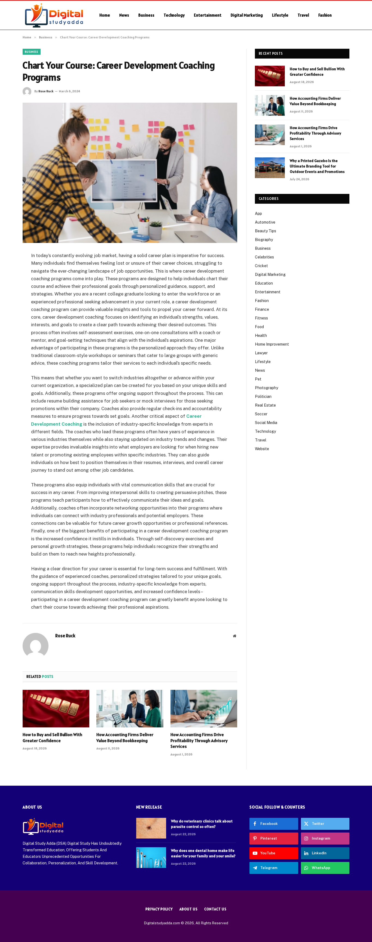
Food (259, 327)
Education (264, 283)
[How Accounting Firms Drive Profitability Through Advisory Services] (203, 708)
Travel (303, 15)
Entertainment (207, 15)
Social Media (266, 422)
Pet (258, 379)
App (258, 213)
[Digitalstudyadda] (54, 15)
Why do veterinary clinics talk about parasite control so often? (202, 824)
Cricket (261, 266)
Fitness (261, 318)
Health (261, 335)
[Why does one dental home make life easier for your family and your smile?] (151, 857)
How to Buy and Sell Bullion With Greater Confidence (52, 737)
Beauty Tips (265, 231)
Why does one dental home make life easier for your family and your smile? (203, 853)
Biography (264, 239)
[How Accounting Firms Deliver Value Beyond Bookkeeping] (129, 708)
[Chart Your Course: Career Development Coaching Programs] (130, 173)
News (124, 15)
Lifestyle (280, 15)
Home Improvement (272, 344)
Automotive (265, 222)
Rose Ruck (45, 91)
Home (104, 15)
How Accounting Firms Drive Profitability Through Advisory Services (199, 740)
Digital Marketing (247, 15)
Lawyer (261, 353)
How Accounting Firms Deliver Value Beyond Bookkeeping (124, 737)
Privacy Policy (159, 909)
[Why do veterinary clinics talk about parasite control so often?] (151, 828)
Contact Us (215, 909)
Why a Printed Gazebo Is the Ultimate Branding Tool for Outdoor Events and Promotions (317, 166)
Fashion (325, 15)
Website (262, 449)
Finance (262, 309)
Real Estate (265, 405)
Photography (266, 388)
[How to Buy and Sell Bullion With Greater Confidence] (56, 708)
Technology (174, 15)
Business (146, 15)
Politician (263, 396)
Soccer (261, 414)
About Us (188, 909)
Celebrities (264, 257)
